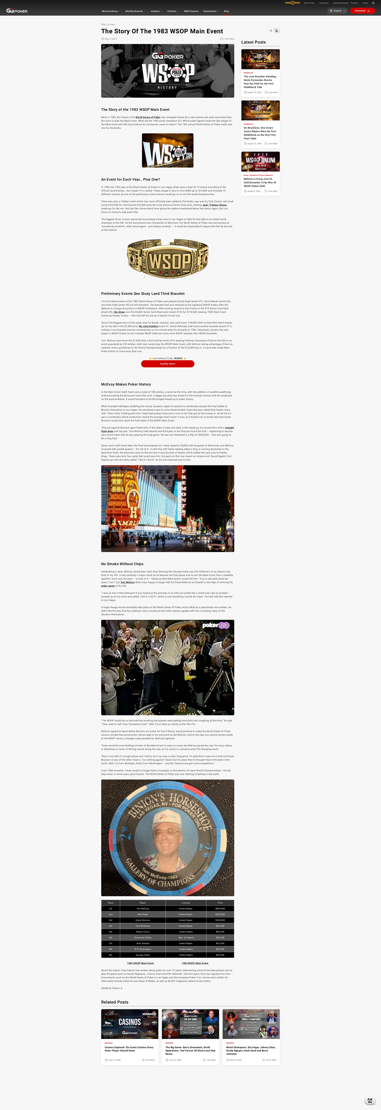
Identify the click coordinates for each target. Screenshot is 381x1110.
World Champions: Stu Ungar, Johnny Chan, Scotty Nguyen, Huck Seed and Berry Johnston (251, 1050)
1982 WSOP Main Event (140, 963)
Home (365, 3)
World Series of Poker (148, 117)
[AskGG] (370, 1100)
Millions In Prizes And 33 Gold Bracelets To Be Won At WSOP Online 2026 (260, 182)
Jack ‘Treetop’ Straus (215, 205)
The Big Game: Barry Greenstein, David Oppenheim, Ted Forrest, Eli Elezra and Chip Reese (190, 1050)
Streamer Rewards (341, 3)
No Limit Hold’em (148, 326)
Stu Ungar (119, 312)
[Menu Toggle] (373, 3)
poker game (108, 585)
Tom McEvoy (128, 582)
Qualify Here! (167, 363)
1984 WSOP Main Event (195, 963)
